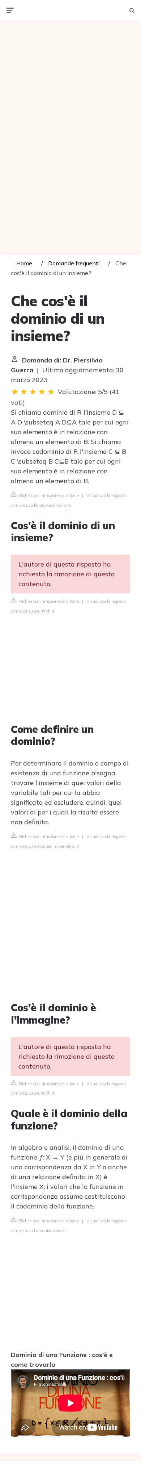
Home (24, 263)
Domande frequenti (73, 263)
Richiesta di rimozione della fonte (48, 495)
